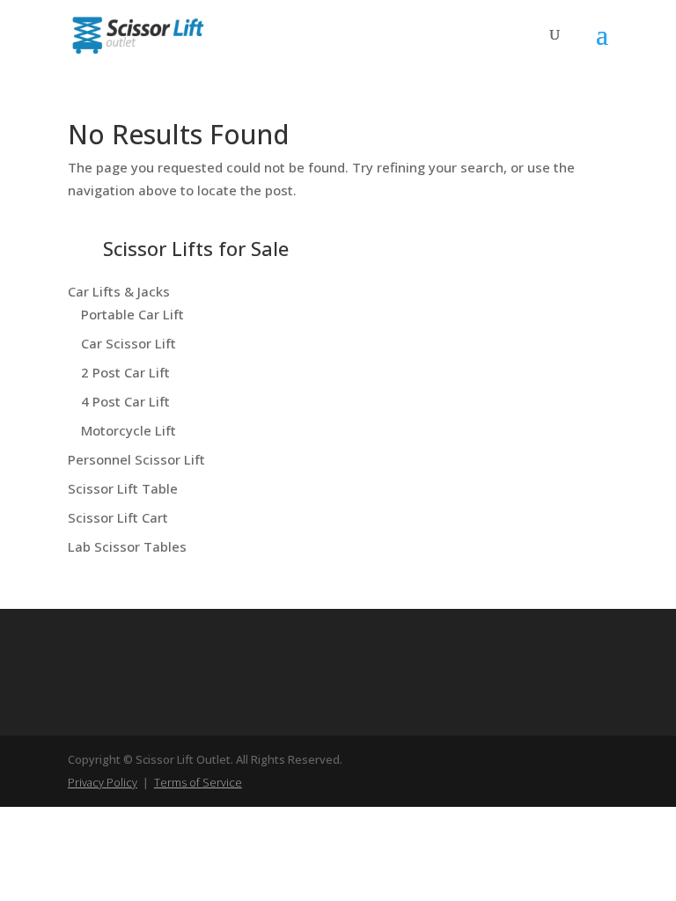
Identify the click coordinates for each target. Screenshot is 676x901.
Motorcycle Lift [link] (128, 430)
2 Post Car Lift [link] (125, 372)
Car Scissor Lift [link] (128, 343)
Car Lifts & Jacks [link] (119, 291)
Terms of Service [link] (198, 782)
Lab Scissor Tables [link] (127, 546)
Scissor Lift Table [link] (123, 488)
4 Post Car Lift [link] (125, 401)
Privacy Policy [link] (102, 782)
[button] (602, 45)
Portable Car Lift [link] (132, 314)
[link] (138, 33)
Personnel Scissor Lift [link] (136, 459)
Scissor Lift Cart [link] (118, 517)
